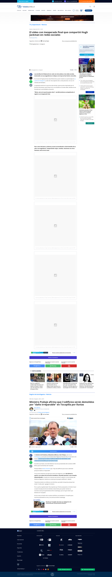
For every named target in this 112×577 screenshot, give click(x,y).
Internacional (31, 10)
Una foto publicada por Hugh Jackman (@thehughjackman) (47, 247)
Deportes (43, 10)
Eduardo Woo (34, 38)
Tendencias (49, 10)
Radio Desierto (46, 468)
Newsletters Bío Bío (58, 1)
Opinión (54, 10)
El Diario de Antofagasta (43, 412)
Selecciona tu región (23, 1)
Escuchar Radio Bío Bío (87, 1)
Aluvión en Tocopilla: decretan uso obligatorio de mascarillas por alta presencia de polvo (58, 502)
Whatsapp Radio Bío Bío (88, 569)
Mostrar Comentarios (53, 357)
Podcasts (19, 10)
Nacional (25, 10)
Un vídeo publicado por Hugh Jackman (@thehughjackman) (47, 142)
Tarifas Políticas (20, 568)
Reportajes (19, 560)
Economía (38, 10)
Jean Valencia (37, 407)
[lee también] (39, 504)
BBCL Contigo (68, 10)
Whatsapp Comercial (65, 569)
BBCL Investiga (61, 10)
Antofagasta (37, 456)
